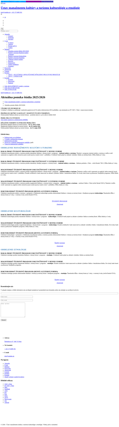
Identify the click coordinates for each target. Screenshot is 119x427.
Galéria (10, 48)
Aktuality (7, 34)
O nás (6, 41)
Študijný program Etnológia (16, 58)
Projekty (6, 73)
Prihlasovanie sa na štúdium (12, 137)
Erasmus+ (11, 66)
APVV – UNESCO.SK (15, 76)
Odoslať (3, 320)
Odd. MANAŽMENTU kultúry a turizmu (13, 1)
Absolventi (7, 69)
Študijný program (60, 243)
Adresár (6, 402)
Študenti (10, 83)
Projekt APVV (12, 46)
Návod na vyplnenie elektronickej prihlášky (17, 142)
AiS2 (6, 391)
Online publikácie (13, 64)
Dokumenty (11, 63)
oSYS (6, 397)
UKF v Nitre (8, 384)
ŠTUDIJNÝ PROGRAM (59, 201)
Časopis (6, 71)
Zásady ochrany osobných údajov (14, 377)
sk (5, 17)
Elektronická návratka (10, 141)
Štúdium (6, 49)
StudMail (7, 389)
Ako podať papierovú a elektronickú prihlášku (14, 120)
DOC (6, 396)
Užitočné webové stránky (15, 59)
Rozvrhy (10, 61)
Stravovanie (7, 399)
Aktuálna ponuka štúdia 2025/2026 (18, 51)
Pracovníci (7, 68)
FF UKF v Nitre (9, 386)
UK (5, 401)
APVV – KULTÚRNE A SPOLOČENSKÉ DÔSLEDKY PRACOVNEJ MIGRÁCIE (34, 74)
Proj (5, 394)
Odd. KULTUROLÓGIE (33, 1)
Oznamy (10, 36)
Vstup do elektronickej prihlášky (14, 144)
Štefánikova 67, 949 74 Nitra (12, 341)
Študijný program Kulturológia (17, 56)
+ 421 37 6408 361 (16, 12)
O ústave (10, 42)
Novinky (10, 39)
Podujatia (11, 37)
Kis (5, 392)
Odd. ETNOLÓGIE (47, 1)
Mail (5, 387)
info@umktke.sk (6, 12)
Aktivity (10, 44)
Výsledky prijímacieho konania (13, 139)
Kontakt (6, 78)
